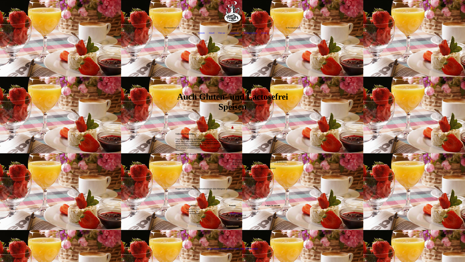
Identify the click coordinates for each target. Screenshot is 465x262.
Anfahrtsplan (192, 226)
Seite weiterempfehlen (251, 248)
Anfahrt (242, 248)
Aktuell (211, 33)
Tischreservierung (250, 33)
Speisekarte (234, 33)
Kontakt (264, 33)
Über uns (221, 33)
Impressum (216, 248)
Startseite (201, 33)
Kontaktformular (232, 226)
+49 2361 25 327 (235, 213)
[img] (232, 12)
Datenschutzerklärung (227, 248)
